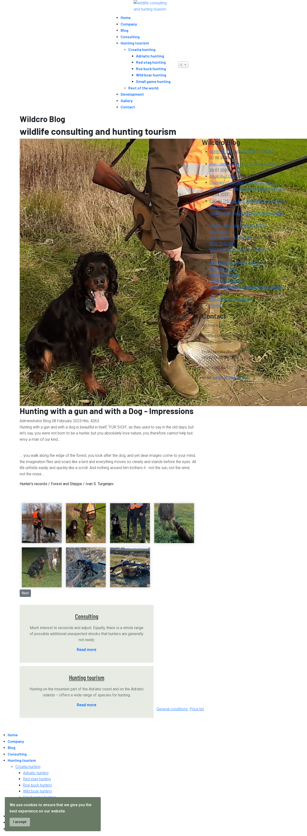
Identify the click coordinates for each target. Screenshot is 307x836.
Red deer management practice (236, 262)
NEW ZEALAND (222, 244)
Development (132, 94)
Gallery (127, 100)
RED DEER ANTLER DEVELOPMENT (239, 250)
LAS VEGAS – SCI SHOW (230, 237)
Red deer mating (223, 268)
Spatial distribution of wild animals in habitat (246, 287)
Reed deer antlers (224, 274)
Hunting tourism (135, 43)
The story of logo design (230, 299)
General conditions (172, 709)
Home (126, 17)
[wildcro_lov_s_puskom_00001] (42, 523)
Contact (128, 107)
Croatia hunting (141, 49)
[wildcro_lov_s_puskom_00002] (86, 523)
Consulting (130, 36)
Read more (86, 649)
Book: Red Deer (223, 176)
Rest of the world (143, 88)
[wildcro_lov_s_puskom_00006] (86, 567)
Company (129, 24)
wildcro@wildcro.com (231, 377)
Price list (197, 709)
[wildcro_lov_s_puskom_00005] (42, 567)
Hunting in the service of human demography (247, 213)
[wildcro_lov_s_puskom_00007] (130, 567)
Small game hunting (153, 81)
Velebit (215, 305)
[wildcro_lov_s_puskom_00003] (130, 523)
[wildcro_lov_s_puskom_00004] (174, 523)
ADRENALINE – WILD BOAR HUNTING (241, 151)
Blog (124, 30)
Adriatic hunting (150, 56)
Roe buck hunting (151, 68)
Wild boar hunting (151, 75)
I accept (19, 822)
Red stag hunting (151, 62)
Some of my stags (225, 281)
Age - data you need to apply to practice (244, 164)
